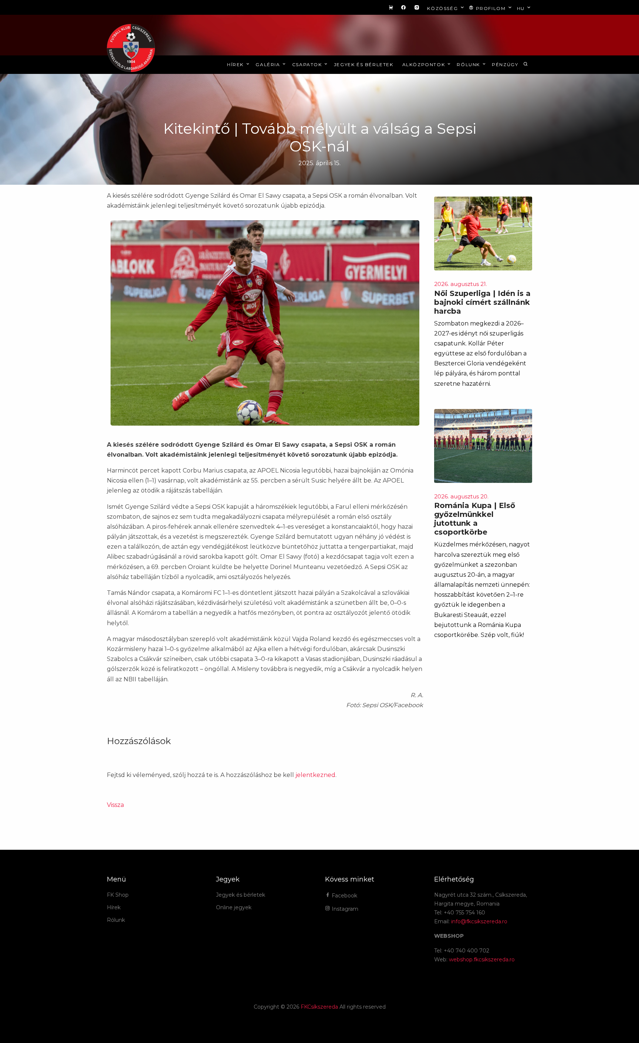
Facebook (343, 895)
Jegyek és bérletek (363, 64)
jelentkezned (315, 774)
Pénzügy (505, 64)
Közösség (443, 8)
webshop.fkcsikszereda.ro (482, 959)
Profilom (490, 8)
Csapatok (308, 64)
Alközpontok (424, 64)
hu (522, 8)
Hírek (236, 64)
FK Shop (118, 895)
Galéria (269, 64)
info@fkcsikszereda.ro (479, 921)
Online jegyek (233, 907)
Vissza (115, 804)
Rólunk (469, 64)
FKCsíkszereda (319, 1006)
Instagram (344, 909)
